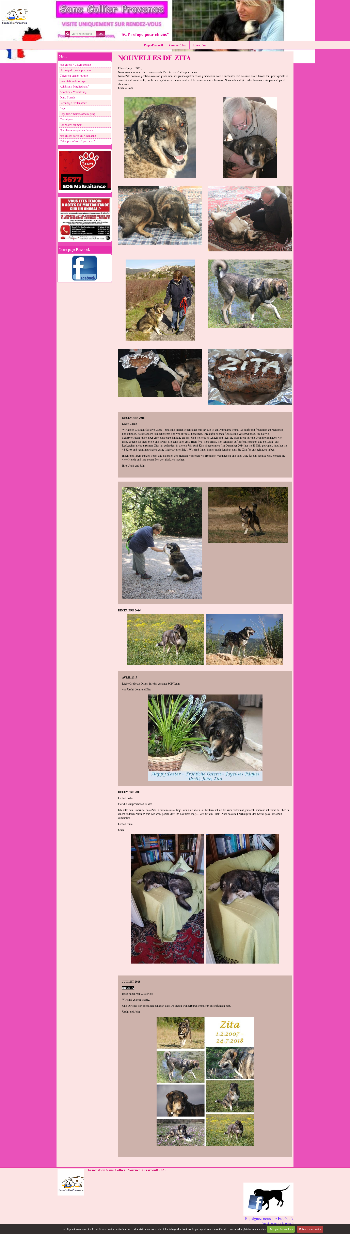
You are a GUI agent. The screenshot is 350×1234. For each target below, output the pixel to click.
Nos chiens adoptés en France (76, 130)
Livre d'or (199, 45)
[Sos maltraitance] (85, 170)
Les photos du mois (71, 125)
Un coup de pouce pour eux (75, 70)
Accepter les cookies (281, 1229)
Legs (62, 108)
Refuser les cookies (310, 1229)
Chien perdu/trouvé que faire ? (77, 141)
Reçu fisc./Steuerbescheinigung (77, 114)
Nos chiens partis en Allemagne (78, 136)
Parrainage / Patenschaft (73, 103)
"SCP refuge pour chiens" (144, 34)
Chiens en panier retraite (74, 75)
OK (101, 34)
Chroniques (66, 119)
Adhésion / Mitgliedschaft (74, 86)
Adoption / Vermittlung (73, 92)
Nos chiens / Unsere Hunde (75, 64)
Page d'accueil (153, 45)
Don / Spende (67, 97)
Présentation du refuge (72, 81)
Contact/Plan (177, 45)
